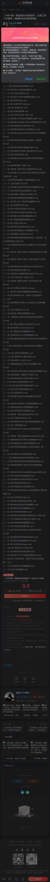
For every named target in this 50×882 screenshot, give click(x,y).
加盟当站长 (41, 79)
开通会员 (28, 79)
